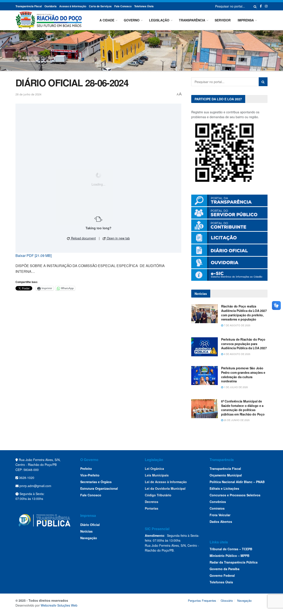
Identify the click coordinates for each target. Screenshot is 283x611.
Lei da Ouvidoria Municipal (165, 488)
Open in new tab (118, 238)
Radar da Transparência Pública (234, 562)
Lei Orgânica (154, 468)
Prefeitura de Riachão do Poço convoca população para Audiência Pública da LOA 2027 (244, 343)
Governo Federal (222, 575)
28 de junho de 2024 (28, 94)
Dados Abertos (221, 521)
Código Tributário (158, 495)
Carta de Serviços (100, 6)
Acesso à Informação (72, 6)
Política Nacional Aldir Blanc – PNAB (237, 482)
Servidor (223, 20)
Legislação (159, 20)
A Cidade (106, 20)
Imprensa (246, 20)
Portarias (151, 508)
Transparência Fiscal (28, 6)
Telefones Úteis (144, 6)
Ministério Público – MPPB (229, 555)
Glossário (227, 600)
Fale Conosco (123, 6)
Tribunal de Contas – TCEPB (231, 549)
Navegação (88, 538)
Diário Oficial (90, 524)
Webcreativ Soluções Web (59, 605)
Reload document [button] (83, 238)
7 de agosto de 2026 (236, 325)
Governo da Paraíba (224, 569)
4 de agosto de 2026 (236, 354)
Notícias (86, 531)
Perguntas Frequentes (202, 600)
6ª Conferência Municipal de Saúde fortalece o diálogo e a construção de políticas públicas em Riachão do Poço (242, 407)
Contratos (217, 508)
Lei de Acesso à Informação (166, 482)
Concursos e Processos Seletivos (235, 495)
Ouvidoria (50, 6)
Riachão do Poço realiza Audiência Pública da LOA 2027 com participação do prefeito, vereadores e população (244, 312)
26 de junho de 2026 (236, 420)
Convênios (218, 501)
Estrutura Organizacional (99, 488)
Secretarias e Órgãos (96, 482)
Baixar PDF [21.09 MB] (33, 255)
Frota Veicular (220, 515)
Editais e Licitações (224, 488)
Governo (132, 20)
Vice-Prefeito (89, 475)
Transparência (192, 20)
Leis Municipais (157, 475)
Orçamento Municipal (226, 475)
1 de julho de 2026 (235, 387)
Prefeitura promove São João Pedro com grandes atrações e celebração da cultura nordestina (243, 374)
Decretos (151, 501)
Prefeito (86, 468)
